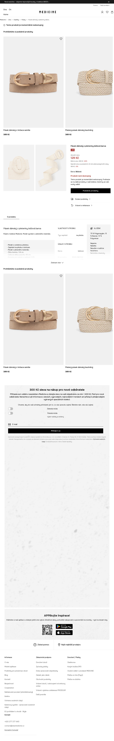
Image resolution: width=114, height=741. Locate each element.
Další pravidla (41, 695)
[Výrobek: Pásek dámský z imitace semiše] (33, 82)
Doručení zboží (41, 662)
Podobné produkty (90, 191)
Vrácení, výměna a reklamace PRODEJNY (51, 690)
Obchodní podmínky (43, 679)
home (5, 14)
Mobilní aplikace (10, 667)
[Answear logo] (47, 12)
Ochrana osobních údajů (14, 701)
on (10, 9)
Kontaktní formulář (11, 730)
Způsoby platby (42, 667)
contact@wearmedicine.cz (14, 726)
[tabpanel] (57, 242)
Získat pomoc (43, 645)
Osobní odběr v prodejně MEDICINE (80, 671)
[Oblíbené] (107, 12)
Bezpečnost (9, 684)
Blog (6, 675)
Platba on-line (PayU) (75, 675)
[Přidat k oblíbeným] (61, 38)
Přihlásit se (55, 431)
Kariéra (7, 696)
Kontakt (7, 679)
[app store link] (64, 633)
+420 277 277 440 (12, 722)
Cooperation (9, 688)
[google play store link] (64, 627)
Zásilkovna (71, 662)
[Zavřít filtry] (109, 2)
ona (5, 9)
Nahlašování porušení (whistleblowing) (19, 692)
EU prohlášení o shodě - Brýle (15, 712)
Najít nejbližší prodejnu (71, 645)
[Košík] (111, 12)
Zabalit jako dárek (42, 675)
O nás (7, 662)
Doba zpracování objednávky (47, 671)
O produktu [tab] (11, 217)
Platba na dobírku (73, 679)
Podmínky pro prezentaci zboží (16, 671)
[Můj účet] (102, 12)
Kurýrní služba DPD (74, 667)
